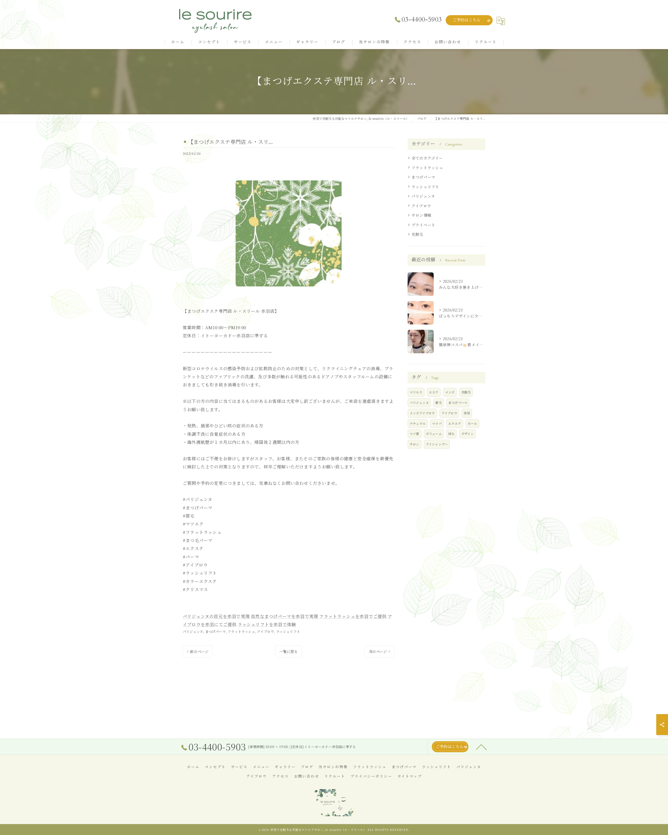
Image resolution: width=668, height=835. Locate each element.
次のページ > (379, 651)
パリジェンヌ (193, 631)
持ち (451, 433)
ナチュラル (418, 423)
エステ (434, 392)
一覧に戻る (288, 651)
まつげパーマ (215, 631)
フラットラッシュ (241, 631)
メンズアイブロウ (422, 413)
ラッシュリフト (288, 631)
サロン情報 (421, 215)
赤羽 (467, 413)
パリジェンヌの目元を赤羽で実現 (216, 616)
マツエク (416, 392)
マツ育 (414, 433)
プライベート (423, 224)
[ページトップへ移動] (481, 747)
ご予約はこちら (466, 20)
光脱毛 (417, 234)
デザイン (467, 433)
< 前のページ (197, 651)
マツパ (437, 423)
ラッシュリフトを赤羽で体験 (267, 624)
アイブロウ (265, 631)
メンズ (450, 392)
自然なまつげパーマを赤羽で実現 (284, 616)
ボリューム (434, 433)
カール (472, 423)
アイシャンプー (437, 444)
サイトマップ (409, 776)
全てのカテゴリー (427, 158)
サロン (414, 444)
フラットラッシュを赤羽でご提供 (352, 616)
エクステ (454, 423)
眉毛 (438, 402)
